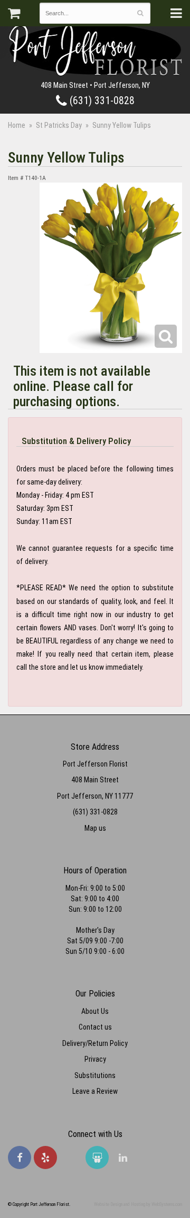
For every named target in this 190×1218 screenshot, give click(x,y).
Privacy (95, 1059)
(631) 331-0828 (101, 101)
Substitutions (95, 1075)
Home (16, 125)
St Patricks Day (59, 125)
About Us (95, 1011)
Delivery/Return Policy (95, 1043)
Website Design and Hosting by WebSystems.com (138, 1204)
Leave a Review (95, 1091)
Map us (95, 828)
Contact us (95, 1027)
